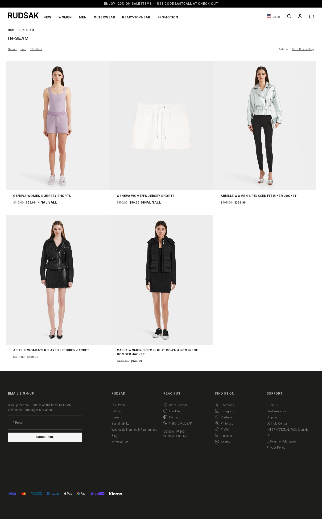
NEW (47, 17)
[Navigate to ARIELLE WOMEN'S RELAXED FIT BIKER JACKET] (264, 189)
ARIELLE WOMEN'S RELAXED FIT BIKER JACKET (259, 196)
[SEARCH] (289, 16)
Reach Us (171, 393)
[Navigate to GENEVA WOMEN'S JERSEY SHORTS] (57, 189)
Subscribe (45, 437)
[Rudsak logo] (23, 15)
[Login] (300, 16)
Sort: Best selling (303, 49)
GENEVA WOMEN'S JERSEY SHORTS (42, 196)
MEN (83, 17)
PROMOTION (167, 17)
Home (12, 30)
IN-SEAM (28, 30)
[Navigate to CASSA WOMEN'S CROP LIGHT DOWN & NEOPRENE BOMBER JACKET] (161, 343)
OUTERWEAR (104, 17)
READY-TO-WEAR (136, 17)
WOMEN (65, 17)
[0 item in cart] (311, 16)
